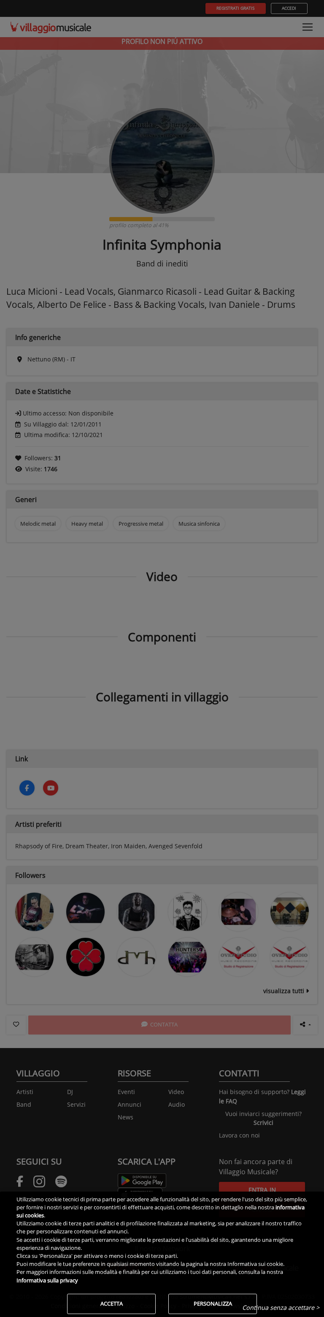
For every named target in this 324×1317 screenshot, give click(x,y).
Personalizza (213, 1303)
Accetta (111, 1303)
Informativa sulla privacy (47, 1280)
